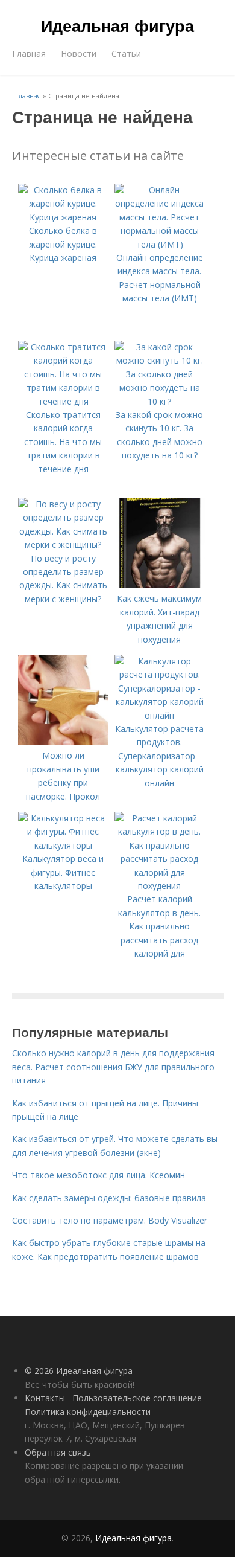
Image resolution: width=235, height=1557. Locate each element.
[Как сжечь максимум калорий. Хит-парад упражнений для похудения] (159, 585)
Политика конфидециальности (88, 1411)
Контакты (45, 1398)
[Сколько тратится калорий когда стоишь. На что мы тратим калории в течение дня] (63, 401)
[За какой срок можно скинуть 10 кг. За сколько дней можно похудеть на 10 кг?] (159, 401)
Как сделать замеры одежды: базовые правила (109, 1198)
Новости (78, 53)
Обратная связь (58, 1452)
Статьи (126, 53)
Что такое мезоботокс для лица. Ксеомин (98, 1175)
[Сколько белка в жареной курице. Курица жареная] (63, 217)
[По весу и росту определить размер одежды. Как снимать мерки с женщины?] (63, 544)
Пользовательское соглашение (137, 1398)
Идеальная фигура (117, 25)
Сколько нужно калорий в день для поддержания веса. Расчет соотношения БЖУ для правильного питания (113, 1066)
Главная (29, 53)
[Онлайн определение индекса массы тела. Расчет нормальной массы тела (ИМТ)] (159, 244)
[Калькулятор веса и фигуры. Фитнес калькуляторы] (63, 845)
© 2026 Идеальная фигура (79, 1370)
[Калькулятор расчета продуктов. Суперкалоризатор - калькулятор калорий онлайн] (159, 715)
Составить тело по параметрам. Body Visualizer (109, 1220)
